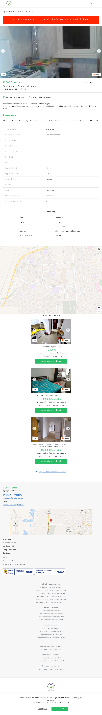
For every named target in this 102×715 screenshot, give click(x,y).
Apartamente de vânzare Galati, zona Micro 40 (77, 121)
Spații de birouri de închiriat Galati (51, 669)
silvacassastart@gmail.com (14, 498)
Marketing (64, 702)
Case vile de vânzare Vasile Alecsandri (51, 616)
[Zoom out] (99, 311)
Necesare (40, 702)
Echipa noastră (9, 550)
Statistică (52, 702)
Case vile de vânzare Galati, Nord (51, 619)
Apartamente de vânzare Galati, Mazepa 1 (51, 593)
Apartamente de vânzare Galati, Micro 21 (51, 599)
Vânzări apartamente (51, 584)
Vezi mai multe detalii (51, 361)
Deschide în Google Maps (13, 505)
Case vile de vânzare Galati (51, 611)
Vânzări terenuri (51, 625)
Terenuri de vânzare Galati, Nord (51, 631)
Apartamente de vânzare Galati (40, 121)
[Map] (51, 280)
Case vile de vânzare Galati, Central (51, 613)
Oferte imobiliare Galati (13, 121)
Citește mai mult (10, 115)
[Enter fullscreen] (99, 249)
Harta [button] (97, 74)
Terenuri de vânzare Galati (51, 628)
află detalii (47, 698)
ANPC (5, 557)
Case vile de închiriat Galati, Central (51, 661)
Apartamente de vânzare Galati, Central (51, 596)
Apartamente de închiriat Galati (51, 649)
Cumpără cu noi (10, 543)
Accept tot (59, 709)
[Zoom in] (99, 307)
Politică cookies (9, 561)
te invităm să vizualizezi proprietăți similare (70, 19)
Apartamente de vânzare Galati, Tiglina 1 (51, 590)
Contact (6, 553)
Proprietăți (7, 539)
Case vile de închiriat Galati (51, 658)
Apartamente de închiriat (51, 646)
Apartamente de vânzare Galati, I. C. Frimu (51, 602)
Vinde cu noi (8, 546)
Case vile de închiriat (51, 655)
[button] (3, 51)
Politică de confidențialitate (14, 564)
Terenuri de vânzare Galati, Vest (51, 634)
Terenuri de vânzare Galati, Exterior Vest (51, 637)
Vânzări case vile (51, 607)
